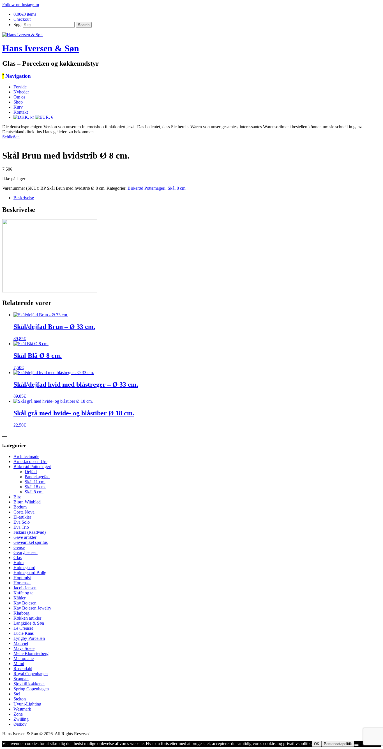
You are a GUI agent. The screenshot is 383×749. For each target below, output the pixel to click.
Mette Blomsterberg (31, 653)
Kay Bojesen (24, 603)
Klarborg (21, 613)
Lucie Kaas (23, 633)
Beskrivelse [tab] (23, 197)
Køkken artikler (27, 618)
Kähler (19, 597)
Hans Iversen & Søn (40, 48)
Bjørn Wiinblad (27, 502)
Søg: (17, 24)
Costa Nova (23, 512)
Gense (19, 547)
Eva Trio (21, 527)
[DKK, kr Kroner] (23, 117)
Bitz (17, 496)
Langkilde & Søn (28, 623)
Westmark (22, 709)
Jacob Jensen (24, 587)
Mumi (18, 663)
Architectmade (26, 456)
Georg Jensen (25, 552)
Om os (19, 97)
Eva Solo (21, 522)
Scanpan (21, 678)
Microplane (23, 658)
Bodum (20, 507)
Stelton (19, 699)
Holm (18, 562)
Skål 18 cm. (35, 486)
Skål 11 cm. (35, 481)
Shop (18, 102)
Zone (18, 714)
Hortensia (22, 582)
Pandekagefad (37, 476)
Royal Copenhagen (30, 673)
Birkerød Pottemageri (146, 188)
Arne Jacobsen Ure (30, 461)
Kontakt (20, 112)
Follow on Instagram (20, 4)
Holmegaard (24, 567)
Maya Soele (23, 648)
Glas (17, 557)
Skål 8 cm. (177, 188)
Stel (16, 693)
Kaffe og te (23, 592)
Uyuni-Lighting (27, 704)
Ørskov (20, 724)
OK (316, 744)
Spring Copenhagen (31, 688)
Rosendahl (22, 668)
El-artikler (22, 517)
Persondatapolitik (338, 744)
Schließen (11, 136)
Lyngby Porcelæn (29, 638)
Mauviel (20, 643)
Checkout (22, 19)
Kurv (18, 107)
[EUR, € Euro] (44, 117)
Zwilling (21, 719)
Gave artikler (24, 537)
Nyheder (21, 92)
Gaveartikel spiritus (30, 542)
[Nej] (356, 745)
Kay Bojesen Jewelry (32, 608)
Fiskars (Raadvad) (29, 532)
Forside (20, 86)
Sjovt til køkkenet (29, 683)
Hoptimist (22, 577)
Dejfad (31, 471)
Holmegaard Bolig (29, 572)
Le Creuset (23, 628)
